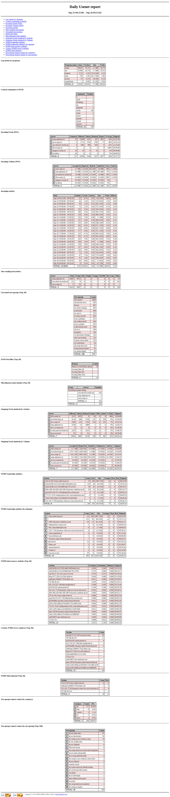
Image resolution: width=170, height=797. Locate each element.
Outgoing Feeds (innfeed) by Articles (19, 38)
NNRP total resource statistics (16, 46)
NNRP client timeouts (14, 51)
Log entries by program (14, 19)
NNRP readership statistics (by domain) (20, 44)
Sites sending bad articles (15, 30)
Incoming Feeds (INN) (14, 23)
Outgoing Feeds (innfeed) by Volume (19, 40)
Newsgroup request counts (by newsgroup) (21, 55)
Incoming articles (12, 28)
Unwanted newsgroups (14, 32)
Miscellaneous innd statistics (16, 36)
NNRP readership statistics (15, 42)
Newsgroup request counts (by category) (20, 53)
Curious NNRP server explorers (17, 48)
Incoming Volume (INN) (15, 26)
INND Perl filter (11, 34)
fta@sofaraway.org (61, 794)
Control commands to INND (16, 21)
